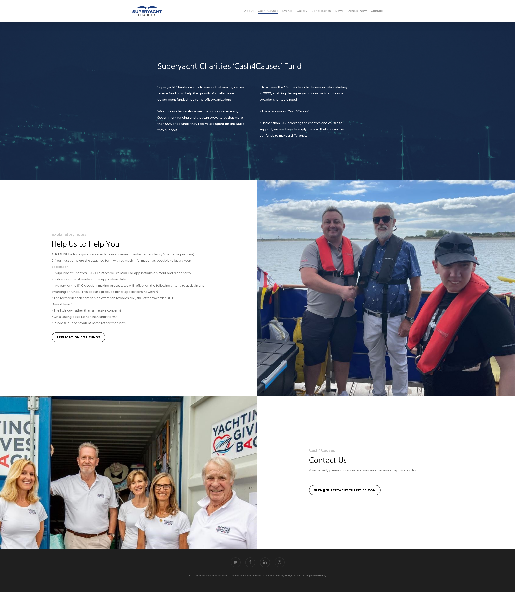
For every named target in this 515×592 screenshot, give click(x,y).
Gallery (302, 10)
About (249, 10)
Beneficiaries (321, 10)
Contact (377, 10)
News (339, 10)
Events (287, 10)
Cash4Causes (268, 10)
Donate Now (357, 10)
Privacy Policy (318, 575)
